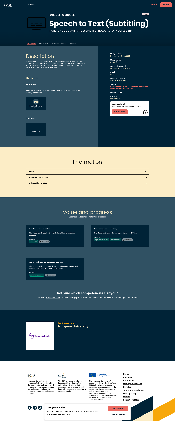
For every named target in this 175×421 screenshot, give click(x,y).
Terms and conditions (133, 390)
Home (126, 374)
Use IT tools (33, 242)
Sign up (166, 5)
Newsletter (128, 387)
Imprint (126, 396)
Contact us (128, 380)
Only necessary (118, 414)
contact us (119, 112)
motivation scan (53, 297)
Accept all (118, 408)
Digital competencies (101, 240)
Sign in (154, 5)
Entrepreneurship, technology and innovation (129, 87)
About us (127, 377)
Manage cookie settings (58, 414)
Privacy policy (129, 393)
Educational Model (132, 400)
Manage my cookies (132, 383)
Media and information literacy (123, 89)
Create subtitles (115, 240)
